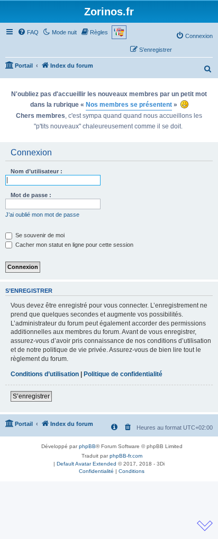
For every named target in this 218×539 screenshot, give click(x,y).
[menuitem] (28, 32)
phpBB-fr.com (126, 456)
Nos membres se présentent (129, 104)
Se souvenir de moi (39, 235)
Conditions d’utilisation (45, 374)
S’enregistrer (31, 396)
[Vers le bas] (204, 525)
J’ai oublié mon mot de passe (42, 214)
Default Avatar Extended (86, 464)
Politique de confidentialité (123, 374)
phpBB (87, 446)
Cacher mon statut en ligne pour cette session (73, 244)
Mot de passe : (31, 195)
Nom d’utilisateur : (36, 171)
